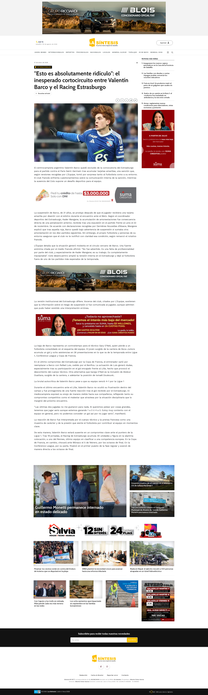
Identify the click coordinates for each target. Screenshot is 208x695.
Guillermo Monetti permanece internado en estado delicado (69, 509)
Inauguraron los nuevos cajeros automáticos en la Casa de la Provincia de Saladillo (158, 65)
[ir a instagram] (107, 666)
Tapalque (132, 52)
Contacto (125, 675)
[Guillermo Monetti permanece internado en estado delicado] (80, 491)
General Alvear (119, 52)
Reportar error (112, 675)
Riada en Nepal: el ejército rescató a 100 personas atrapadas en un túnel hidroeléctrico (151, 570)
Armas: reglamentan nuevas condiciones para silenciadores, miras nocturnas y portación (158, 105)
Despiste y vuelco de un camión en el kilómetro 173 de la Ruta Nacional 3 (151, 484)
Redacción (83, 675)
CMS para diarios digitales (164, 692)
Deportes (70, 52)
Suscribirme (132, 640)
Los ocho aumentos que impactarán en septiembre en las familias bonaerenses (85, 603)
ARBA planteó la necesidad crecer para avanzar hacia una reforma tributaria (102, 570)
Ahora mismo (40, 52)
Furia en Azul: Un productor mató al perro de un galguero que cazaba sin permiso (158, 85)
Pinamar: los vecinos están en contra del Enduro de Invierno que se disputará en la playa (55, 570)
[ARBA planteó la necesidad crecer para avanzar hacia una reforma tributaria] (104, 553)
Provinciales (82, 52)
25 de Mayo (144, 52)
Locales (106, 52)
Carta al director (97, 675)
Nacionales (95, 52)
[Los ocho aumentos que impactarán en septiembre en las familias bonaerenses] (86, 589)
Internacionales (56, 52)
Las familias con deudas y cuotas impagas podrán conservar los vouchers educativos (157, 75)
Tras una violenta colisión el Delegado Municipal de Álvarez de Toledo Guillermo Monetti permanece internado (149, 509)
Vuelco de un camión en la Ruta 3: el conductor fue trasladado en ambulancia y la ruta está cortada (158, 95)
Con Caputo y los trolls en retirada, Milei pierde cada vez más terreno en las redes (49, 603)
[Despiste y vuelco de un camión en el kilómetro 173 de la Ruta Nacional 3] (152, 477)
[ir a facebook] (101, 666)
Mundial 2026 (156, 52)
